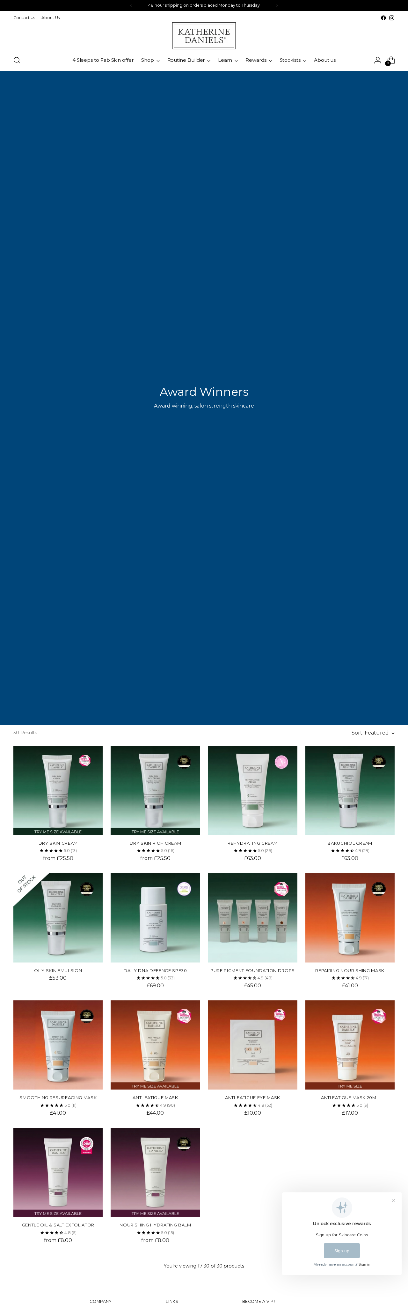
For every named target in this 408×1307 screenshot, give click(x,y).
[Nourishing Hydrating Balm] (155, 1172)
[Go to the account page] (377, 60)
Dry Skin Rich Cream (155, 843)
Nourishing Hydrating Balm (155, 1224)
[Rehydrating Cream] (252, 790)
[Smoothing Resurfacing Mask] (58, 1045)
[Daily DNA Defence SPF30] (155, 917)
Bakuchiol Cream (349, 843)
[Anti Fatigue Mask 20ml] (350, 1045)
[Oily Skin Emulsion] (58, 917)
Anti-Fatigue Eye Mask (252, 1097)
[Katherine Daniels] (204, 35)
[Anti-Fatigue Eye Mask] (252, 1045)
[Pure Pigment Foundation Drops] (252, 917)
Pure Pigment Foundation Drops (252, 970)
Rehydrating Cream (253, 843)
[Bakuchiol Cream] (350, 790)
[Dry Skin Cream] (58, 790)
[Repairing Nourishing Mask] (350, 917)
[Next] (277, 5)
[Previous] (131, 5)
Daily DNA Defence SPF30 (155, 970)
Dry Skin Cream (58, 843)
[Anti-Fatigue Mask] (155, 1045)
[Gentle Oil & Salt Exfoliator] (58, 1172)
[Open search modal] (17, 60)
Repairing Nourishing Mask (349, 970)
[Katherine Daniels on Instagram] (392, 18)
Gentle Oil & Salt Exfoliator (58, 1224)
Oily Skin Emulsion (58, 970)
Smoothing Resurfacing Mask (58, 1097)
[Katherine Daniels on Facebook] (383, 18)
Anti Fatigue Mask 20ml (350, 1097)
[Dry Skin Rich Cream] (155, 790)
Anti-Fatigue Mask (155, 1097)
